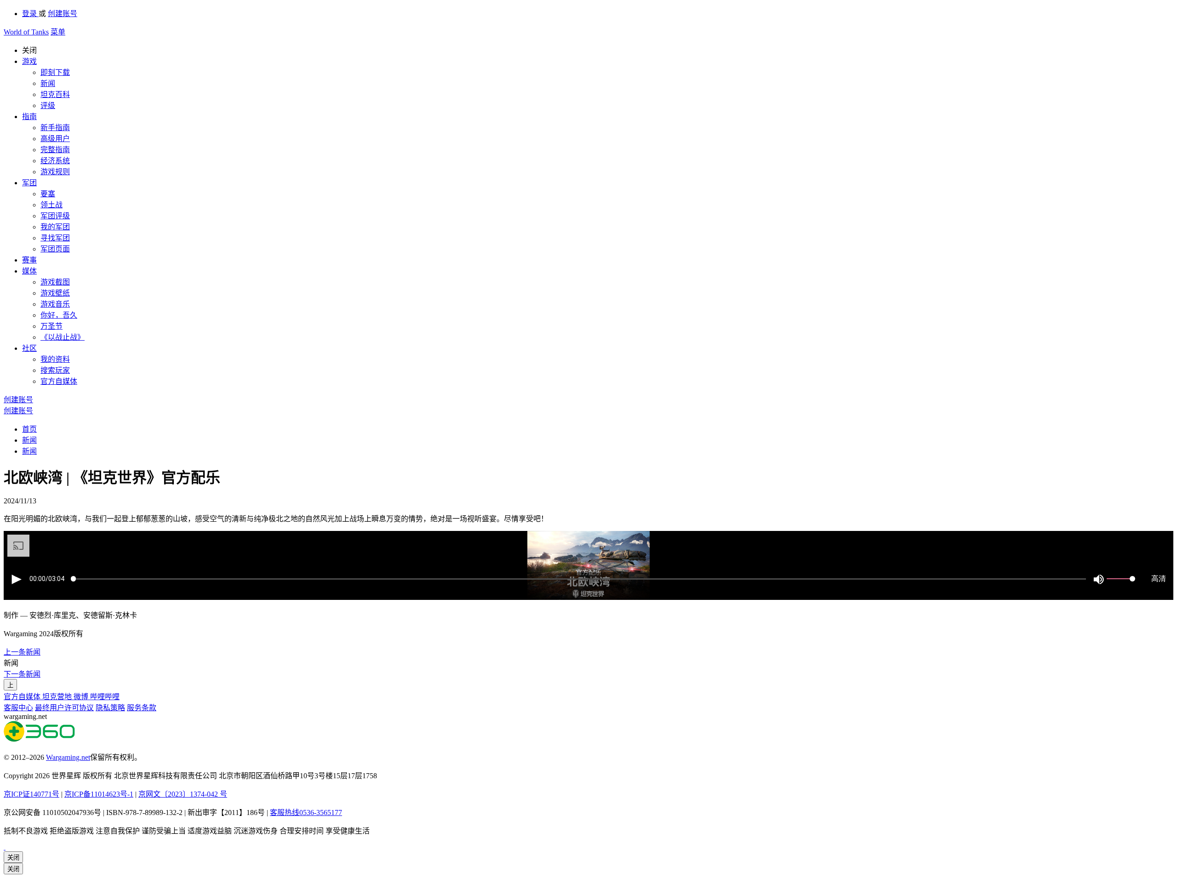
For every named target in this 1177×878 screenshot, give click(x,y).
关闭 (13, 857)
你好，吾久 (58, 315)
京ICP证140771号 (31, 794)
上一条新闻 (22, 652)
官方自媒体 (58, 381)
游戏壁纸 (55, 293)
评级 (47, 105)
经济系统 (55, 161)
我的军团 (55, 227)
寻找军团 (55, 238)
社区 (29, 348)
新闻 (47, 83)
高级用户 (55, 139)
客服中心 (18, 708)
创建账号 (62, 13)
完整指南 (55, 150)
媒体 (29, 271)
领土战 (51, 205)
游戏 (29, 61)
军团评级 (55, 216)
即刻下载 (55, 72)
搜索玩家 (55, 370)
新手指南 (55, 127)
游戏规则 (55, 172)
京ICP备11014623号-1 (98, 794)
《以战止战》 (62, 337)
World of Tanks (26, 32)
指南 (29, 116)
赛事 (29, 260)
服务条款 (141, 708)
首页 (29, 429)
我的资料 (55, 359)
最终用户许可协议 (64, 708)
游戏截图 (55, 282)
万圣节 (51, 326)
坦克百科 (55, 94)
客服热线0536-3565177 (306, 812)
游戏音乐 (55, 304)
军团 (29, 183)
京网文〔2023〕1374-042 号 (182, 794)
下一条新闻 (22, 674)
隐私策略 (110, 708)
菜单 (58, 32)
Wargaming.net (68, 757)
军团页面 (55, 249)
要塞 (47, 194)
